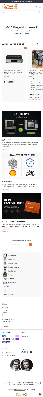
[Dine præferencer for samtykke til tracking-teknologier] (39, 393)
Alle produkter (6, 321)
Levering (4, 310)
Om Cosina (5, 307)
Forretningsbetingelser (8, 319)
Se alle (39, 44)
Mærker (4, 324)
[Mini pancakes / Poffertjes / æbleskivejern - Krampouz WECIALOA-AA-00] (14, 66)
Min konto (5, 326)
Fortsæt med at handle (21, 34)
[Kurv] (35, 7)
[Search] (39, 12)
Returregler (5, 312)
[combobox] (21, 12)
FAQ (3, 314)
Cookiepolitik (6, 317)
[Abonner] (30, 244)
